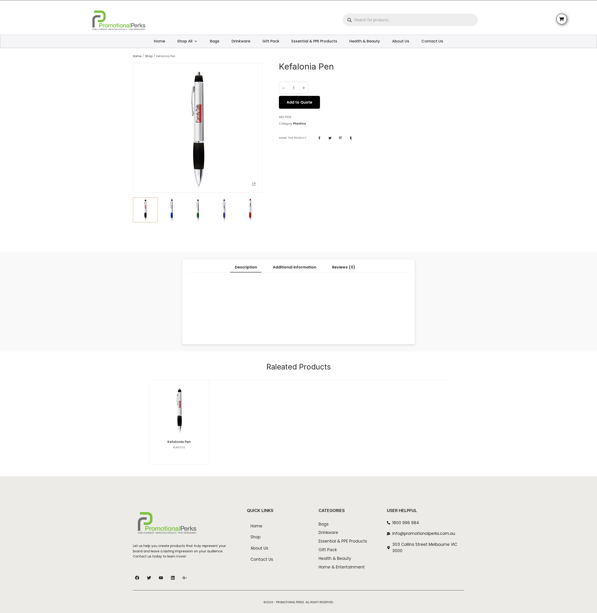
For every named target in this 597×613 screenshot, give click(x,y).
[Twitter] (149, 578)
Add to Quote (299, 102)
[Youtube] (161, 578)
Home (137, 56)
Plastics (299, 124)
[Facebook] (137, 578)
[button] (254, 184)
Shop (149, 56)
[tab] (245, 267)
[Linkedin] (173, 578)
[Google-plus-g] (184, 578)
